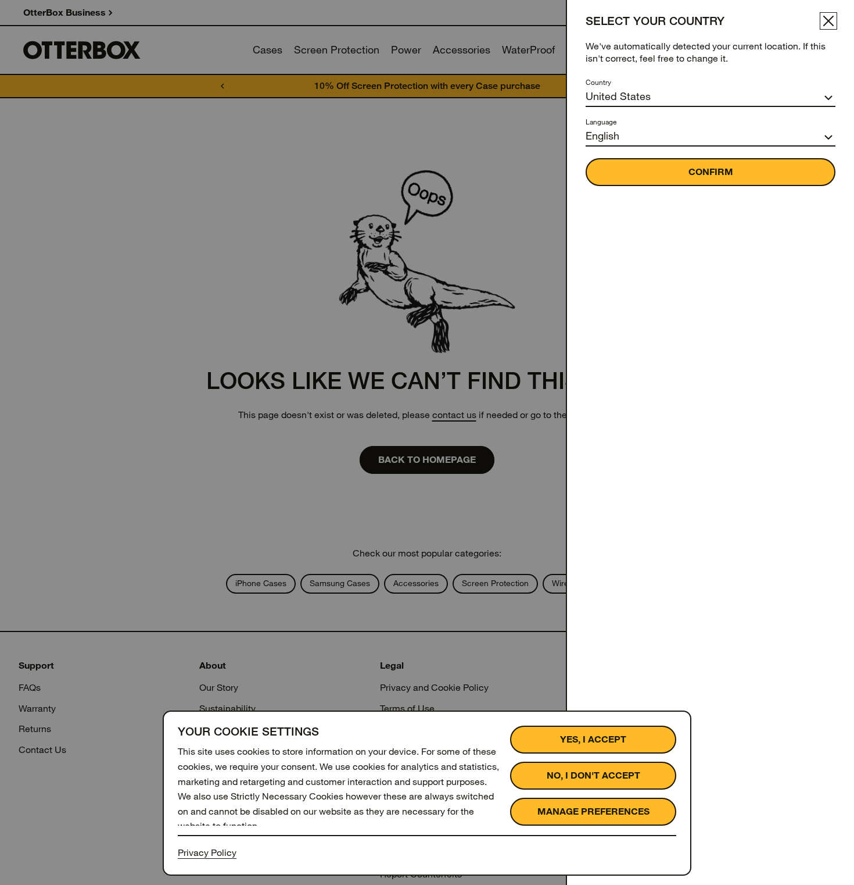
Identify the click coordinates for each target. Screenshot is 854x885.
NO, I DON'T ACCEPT (593, 775)
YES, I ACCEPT (593, 739)
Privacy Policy (207, 852)
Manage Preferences (593, 811)
